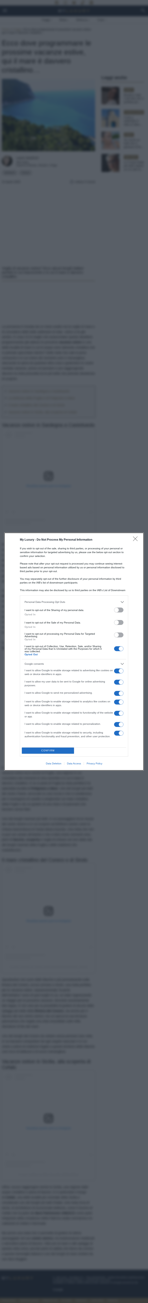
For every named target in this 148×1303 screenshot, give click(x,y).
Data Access (74, 763)
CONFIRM (48, 750)
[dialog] (74, 651)
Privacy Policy (94, 763)
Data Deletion (53, 763)
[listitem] (74, 602)
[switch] (118, 610)
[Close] (136, 539)
